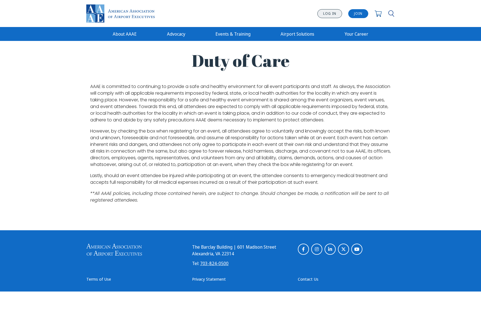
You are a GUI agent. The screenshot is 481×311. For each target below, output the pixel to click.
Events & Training (233, 34)
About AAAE (125, 34)
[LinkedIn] (330, 249)
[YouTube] (356, 249)
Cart (378, 13)
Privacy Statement (209, 279)
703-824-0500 (214, 263)
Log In (329, 13)
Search (391, 13)
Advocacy (176, 34)
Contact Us (308, 279)
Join (358, 13)
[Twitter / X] (343, 249)
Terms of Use (98, 279)
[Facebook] (303, 249)
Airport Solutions (297, 34)
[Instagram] (316, 249)
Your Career (356, 34)
